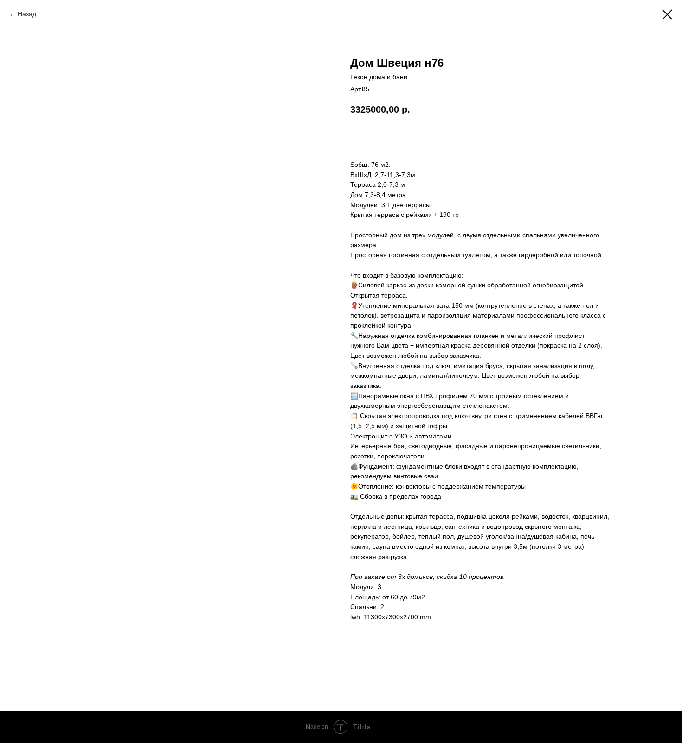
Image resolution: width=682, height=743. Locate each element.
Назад (27, 14)
